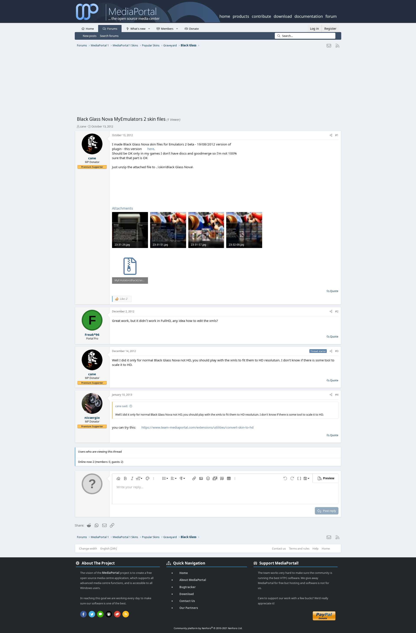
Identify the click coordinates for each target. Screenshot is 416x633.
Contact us (279, 548)
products (241, 16)
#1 (336, 135)
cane (83, 126)
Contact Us (187, 601)
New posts (89, 36)
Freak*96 (92, 334)
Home (90, 29)
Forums (112, 29)
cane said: (121, 406)
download (283, 16)
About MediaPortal (192, 580)
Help (315, 548)
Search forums (109, 36)
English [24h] (108, 548)
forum (331, 16)
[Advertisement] (207, 83)
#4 (336, 394)
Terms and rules (299, 548)
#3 (336, 351)
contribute (261, 16)
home (224, 16)
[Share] (331, 135)
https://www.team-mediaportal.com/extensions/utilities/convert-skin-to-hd (197, 427)
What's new (137, 29)
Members (167, 29)
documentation (308, 16)
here (150, 149)
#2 (336, 311)
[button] (149, 28)
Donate (194, 29)
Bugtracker (187, 587)
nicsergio (92, 417)
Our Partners (188, 608)
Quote (334, 291)
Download (186, 594)
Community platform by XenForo (208, 628)
